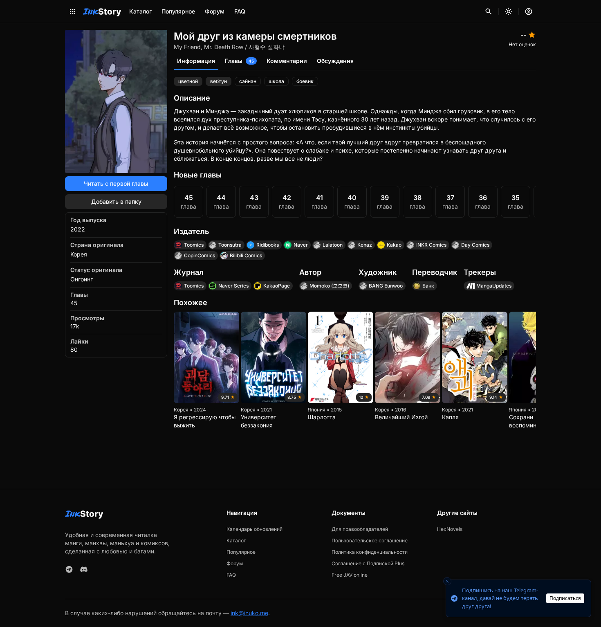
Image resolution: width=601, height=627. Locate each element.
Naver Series (233, 286)
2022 (77, 229)
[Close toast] (447, 581)
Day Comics (475, 245)
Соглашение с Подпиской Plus (368, 563)
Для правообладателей (360, 529)
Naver (301, 245)
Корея (78, 254)
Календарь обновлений (254, 529)
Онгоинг (81, 279)
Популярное (178, 11)
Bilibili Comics (246, 255)
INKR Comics (431, 245)
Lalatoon (333, 245)
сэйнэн (247, 81)
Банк (428, 286)
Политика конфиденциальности (370, 552)
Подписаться (565, 598)
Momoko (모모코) (329, 286)
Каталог (140, 11)
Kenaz (364, 245)
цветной (188, 81)
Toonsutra (230, 245)
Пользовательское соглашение (370, 540)
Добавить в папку (116, 201)
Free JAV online (350, 575)
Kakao (394, 245)
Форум (214, 11)
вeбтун (218, 81)
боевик (305, 81)
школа (276, 81)
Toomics (194, 245)
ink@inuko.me (249, 612)
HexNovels (449, 529)
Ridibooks (267, 245)
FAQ (239, 11)
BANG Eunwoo (386, 286)
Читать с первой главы (116, 183)
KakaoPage (276, 286)
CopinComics (199, 255)
